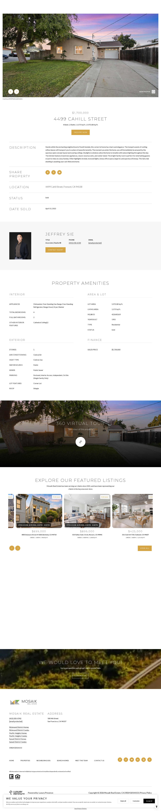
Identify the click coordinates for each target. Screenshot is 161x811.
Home (11, 760)
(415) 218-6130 (75, 243)
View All (144, 548)
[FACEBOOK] (120, 759)
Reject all (123, 801)
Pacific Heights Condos (18, 736)
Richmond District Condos (19, 730)
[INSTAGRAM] (126, 759)
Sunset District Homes (17, 739)
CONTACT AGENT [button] (55, 250)
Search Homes (63, 760)
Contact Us (99, 760)
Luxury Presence (46, 793)
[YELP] (149, 759)
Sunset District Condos (18, 742)
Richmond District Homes (19, 727)
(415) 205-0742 (15, 718)
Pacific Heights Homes (18, 733)
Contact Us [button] (80, 676)
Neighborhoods (43, 760)
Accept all (149, 801)
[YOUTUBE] (132, 759)
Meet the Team (81, 760)
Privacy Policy (146, 793)
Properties (25, 760)
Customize (136, 801)
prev (10, 91)
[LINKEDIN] (137, 759)
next (16, 91)
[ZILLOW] (143, 759)
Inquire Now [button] (80, 132)
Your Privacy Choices (80, 808)
